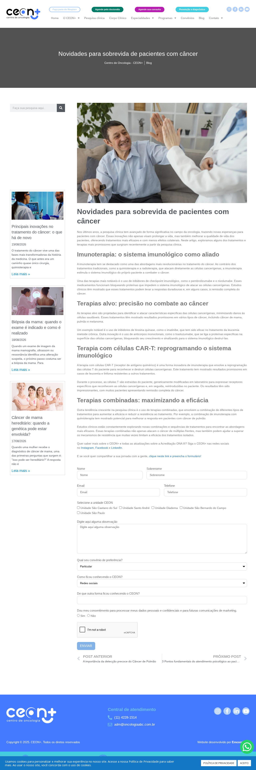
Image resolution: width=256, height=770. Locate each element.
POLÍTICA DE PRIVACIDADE (218, 763)
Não (93, 615)
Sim (82, 615)
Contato (214, 18)
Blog (201, 18)
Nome (81, 468)
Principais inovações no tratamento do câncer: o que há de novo (37, 232)
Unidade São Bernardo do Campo (204, 508)
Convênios (187, 18)
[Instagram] (229, 9)
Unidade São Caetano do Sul (98, 508)
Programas (165, 18)
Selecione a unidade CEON (95, 502)
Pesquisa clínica (94, 18)
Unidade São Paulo (92, 513)
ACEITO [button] (244, 763)
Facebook (102, 447)
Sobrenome (154, 468)
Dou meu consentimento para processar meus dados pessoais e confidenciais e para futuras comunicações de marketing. (157, 610)
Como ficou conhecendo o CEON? (99, 577)
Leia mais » (21, 274)
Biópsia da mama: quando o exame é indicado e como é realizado (36, 327)
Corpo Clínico (117, 18)
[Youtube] (247, 9)
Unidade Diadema (166, 508)
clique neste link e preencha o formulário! (175, 456)
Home (55, 18)
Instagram (87, 447)
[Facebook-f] (235, 9)
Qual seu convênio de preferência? (99, 560)
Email (80, 485)
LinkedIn (116, 447)
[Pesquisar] (61, 108)
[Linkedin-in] (241, 9)
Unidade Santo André (136, 508)
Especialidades (140, 18)
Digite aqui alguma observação (97, 521)
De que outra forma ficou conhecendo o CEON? (108, 593)
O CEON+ (69, 18)
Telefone (169, 485)
